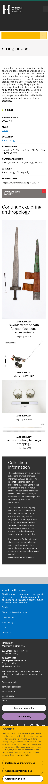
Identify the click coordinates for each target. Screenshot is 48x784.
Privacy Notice (8, 691)
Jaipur (5, 130)
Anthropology (9, 140)
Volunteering (7, 622)
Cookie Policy (24, 755)
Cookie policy (8, 696)
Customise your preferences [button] (20, 763)
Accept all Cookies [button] (15, 778)
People (5, 607)
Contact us (7, 632)
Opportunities (8, 617)
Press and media (9, 682)
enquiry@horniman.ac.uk (22, 557)
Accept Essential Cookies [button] (18, 770)
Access (5, 700)
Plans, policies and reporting (14, 612)
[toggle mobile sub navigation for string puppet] (24, 35)
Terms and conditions (11, 687)
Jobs (4, 627)
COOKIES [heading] (8, 729)
